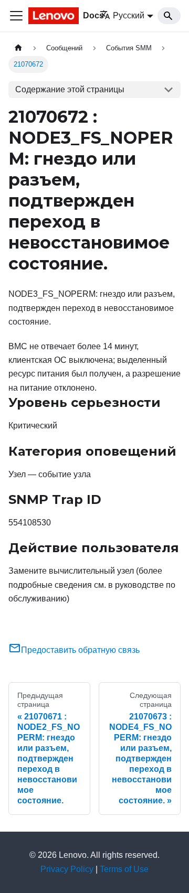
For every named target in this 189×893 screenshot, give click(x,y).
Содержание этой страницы (69, 89)
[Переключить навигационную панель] (16, 16)
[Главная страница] (18, 48)
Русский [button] (128, 15)
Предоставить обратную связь (80, 649)
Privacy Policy (66, 869)
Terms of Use (124, 869)
